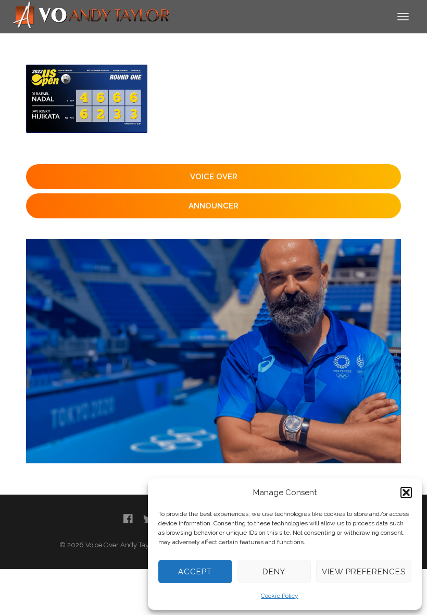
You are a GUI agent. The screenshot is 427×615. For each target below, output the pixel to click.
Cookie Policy (279, 595)
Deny (273, 571)
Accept (195, 571)
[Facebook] (128, 519)
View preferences (364, 571)
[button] (406, 492)
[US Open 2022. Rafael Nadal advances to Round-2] (86, 99)
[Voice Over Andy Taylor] (91, 16)
